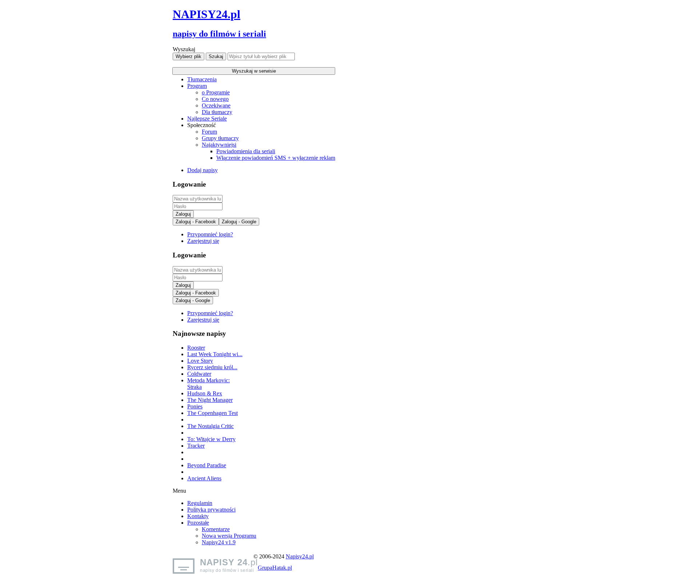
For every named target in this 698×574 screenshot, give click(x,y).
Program (197, 86)
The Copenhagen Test (212, 413)
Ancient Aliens (204, 478)
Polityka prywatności (211, 509)
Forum (209, 132)
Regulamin (199, 503)
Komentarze (216, 529)
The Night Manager (210, 400)
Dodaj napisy (202, 170)
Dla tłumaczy (217, 112)
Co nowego (215, 99)
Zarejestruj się (203, 241)
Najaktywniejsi (219, 145)
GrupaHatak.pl (275, 568)
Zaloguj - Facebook (196, 221)
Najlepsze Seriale (207, 118)
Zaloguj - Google (239, 221)
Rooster (196, 348)
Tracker (196, 446)
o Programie (216, 92)
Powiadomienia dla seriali (245, 151)
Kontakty (198, 516)
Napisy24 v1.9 (219, 542)
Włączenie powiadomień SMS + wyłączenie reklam (275, 158)
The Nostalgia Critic (210, 426)
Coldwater (199, 374)
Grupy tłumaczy (220, 138)
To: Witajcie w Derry (211, 439)
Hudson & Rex (204, 393)
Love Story (200, 361)
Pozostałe (198, 523)
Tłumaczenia (202, 79)
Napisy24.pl (300, 556)
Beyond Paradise (206, 465)
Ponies (194, 406)
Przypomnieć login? (210, 234)
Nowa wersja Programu (229, 536)
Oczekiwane (216, 105)
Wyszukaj (184, 49)
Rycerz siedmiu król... (212, 367)
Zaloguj (183, 214)
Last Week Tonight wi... (214, 354)
